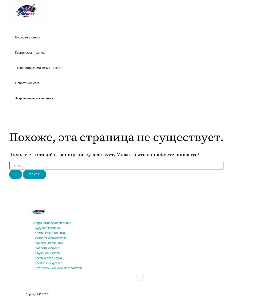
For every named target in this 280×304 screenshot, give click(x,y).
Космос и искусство (48, 263)
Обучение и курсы (47, 253)
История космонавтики (51, 238)
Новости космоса (27, 83)
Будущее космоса (27, 37)
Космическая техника (30, 52)
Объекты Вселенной (49, 243)
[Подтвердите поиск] (15, 174)
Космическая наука (48, 258)
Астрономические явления (34, 98)
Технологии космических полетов (38, 68)
